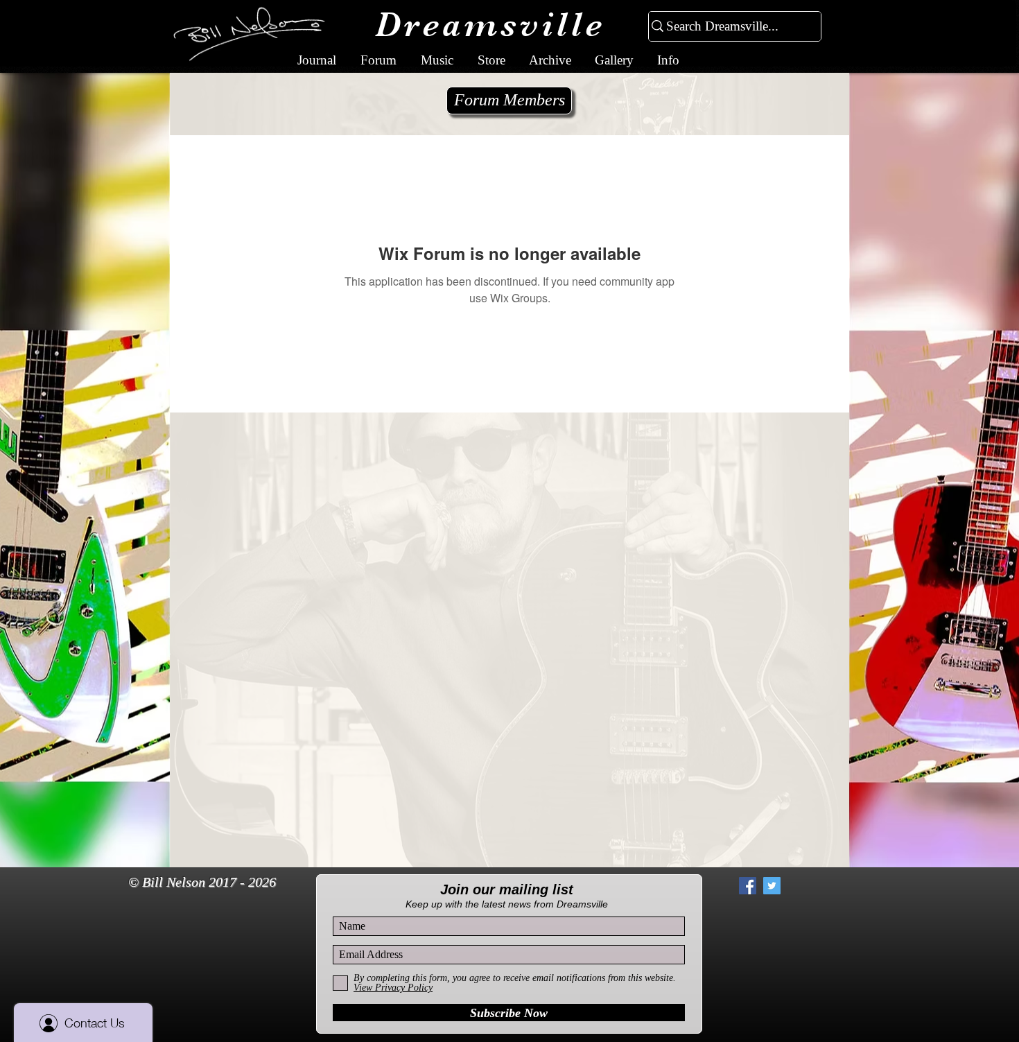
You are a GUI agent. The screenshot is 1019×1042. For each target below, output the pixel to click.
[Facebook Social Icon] (747, 885)
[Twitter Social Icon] (772, 885)
